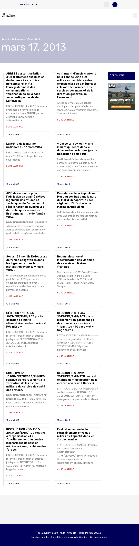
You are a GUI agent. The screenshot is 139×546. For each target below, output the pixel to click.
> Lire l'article (14, 127)
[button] (106, 4)
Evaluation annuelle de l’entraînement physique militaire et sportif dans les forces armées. (75, 434)
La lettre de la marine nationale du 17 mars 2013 (24, 145)
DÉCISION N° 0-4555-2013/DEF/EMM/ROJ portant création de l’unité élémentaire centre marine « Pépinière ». (26, 319)
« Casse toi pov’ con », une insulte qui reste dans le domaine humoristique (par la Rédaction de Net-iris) (77, 148)
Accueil (5, 39)
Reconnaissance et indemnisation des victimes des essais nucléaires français (75, 261)
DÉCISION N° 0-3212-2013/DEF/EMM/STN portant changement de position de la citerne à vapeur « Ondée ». (77, 378)
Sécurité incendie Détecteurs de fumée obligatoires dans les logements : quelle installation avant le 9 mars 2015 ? (26, 263)
